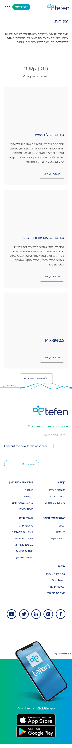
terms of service (37, 446)
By (63, 654)
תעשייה (28, 496)
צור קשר (21, 7)
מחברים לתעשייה (49, 134)
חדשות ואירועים (23, 557)
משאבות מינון (56, 490)
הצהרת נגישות (56, 593)
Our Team (58, 580)
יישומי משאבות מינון (21, 482)
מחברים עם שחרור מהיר (42, 237)
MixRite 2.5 (54, 340)
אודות (61, 566)
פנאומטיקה (58, 538)
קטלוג (61, 482)
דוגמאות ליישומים (22, 532)
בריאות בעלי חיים (22, 503)
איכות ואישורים (24, 538)
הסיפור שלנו (57, 587)
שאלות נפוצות (24, 551)
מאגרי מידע (26, 518)
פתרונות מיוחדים (55, 503)
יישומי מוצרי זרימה (54, 518)
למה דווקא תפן (55, 574)
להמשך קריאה (52, 173)
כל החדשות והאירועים (36, 378)
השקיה (29, 490)
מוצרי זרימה (57, 496)
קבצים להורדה (24, 545)
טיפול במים (26, 509)
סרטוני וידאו (26, 526)
